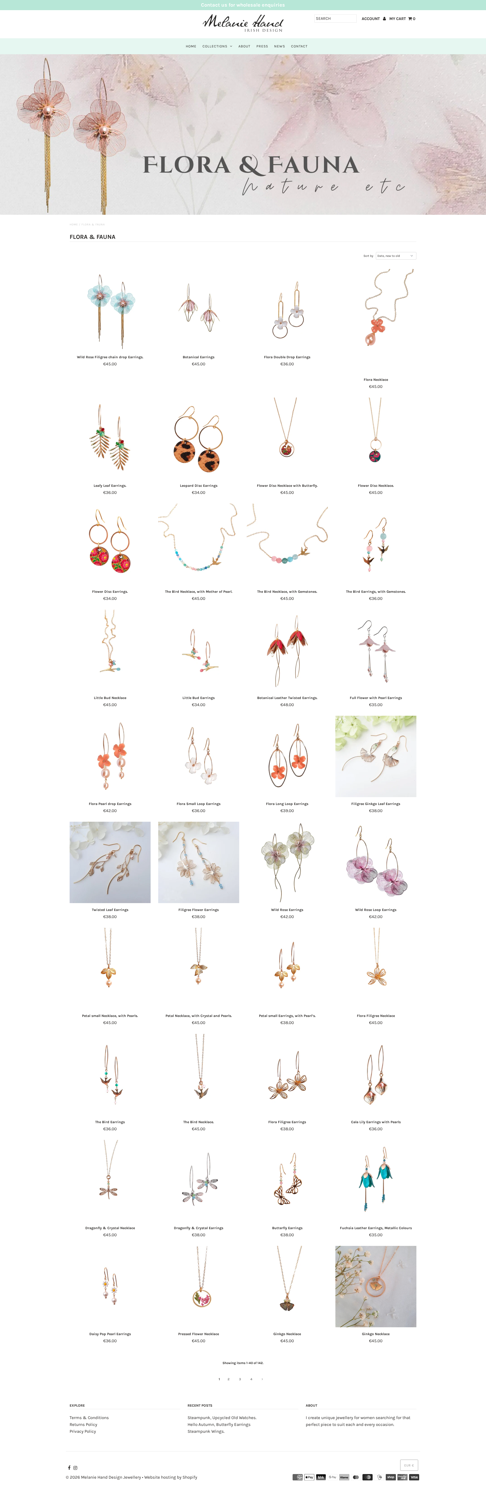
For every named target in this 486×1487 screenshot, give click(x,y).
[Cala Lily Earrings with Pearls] (376, 1075)
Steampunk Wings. (206, 1431)
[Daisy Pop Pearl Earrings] (110, 1287)
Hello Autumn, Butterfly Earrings (219, 1424)
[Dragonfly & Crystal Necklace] (110, 1181)
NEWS (279, 46)
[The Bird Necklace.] (198, 1075)
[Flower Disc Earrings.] (110, 544)
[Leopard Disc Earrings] (198, 438)
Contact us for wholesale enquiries (243, 5)
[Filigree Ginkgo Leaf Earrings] (376, 756)
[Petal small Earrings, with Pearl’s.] (287, 968)
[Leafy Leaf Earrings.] (110, 438)
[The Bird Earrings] (110, 1075)
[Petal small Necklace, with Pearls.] (110, 968)
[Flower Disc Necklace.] (376, 438)
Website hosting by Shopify (170, 1477)
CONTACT (299, 46)
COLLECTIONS (214, 46)
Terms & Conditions (89, 1417)
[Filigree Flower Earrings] (198, 862)
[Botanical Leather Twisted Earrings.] (287, 650)
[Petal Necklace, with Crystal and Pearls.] (198, 968)
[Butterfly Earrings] (287, 1181)
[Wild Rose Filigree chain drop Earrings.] (110, 310)
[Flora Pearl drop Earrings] (110, 756)
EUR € (409, 1465)
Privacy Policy (83, 1431)
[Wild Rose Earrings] (287, 862)
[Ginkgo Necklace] (287, 1287)
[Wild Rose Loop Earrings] (376, 862)
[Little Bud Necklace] (110, 650)
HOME (191, 46)
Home (74, 224)
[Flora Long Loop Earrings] (287, 756)
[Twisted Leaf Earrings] (110, 862)
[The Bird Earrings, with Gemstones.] (376, 544)
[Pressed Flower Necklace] (198, 1287)
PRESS (262, 46)
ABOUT (244, 46)
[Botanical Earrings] (198, 310)
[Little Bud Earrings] (198, 650)
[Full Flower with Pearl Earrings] (376, 650)
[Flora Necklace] (376, 321)
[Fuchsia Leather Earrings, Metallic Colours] (376, 1181)
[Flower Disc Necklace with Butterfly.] (287, 438)
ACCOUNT (371, 18)
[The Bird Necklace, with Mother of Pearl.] (198, 544)
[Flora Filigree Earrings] (287, 1075)
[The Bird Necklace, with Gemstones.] (287, 544)
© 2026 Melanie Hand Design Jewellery (103, 1477)
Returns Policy (83, 1424)
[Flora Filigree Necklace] (376, 968)
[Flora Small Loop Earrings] (198, 756)
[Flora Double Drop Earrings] (287, 310)
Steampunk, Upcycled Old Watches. (222, 1417)
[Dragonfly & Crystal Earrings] (198, 1181)
